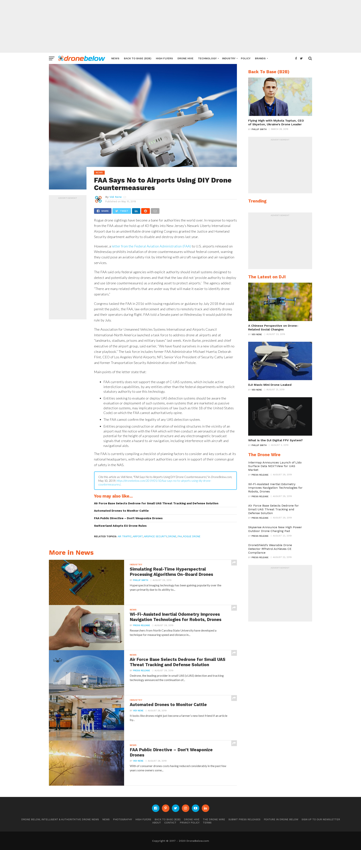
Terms (207, 822)
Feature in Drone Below (281, 819)
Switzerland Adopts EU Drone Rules (120, 525)
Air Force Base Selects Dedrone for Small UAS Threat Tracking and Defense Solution (156, 503)
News (115, 58)
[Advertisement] (180, 26)
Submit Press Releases (244, 819)
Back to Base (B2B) (137, 58)
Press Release (141, 625)
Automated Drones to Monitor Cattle (121, 510)
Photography (122, 819)
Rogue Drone (191, 536)
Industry (228, 58)
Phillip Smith (140, 580)
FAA (180, 536)
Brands (260, 58)
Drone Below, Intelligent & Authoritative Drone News (60, 819)
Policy (245, 58)
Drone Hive (185, 58)
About (156, 822)
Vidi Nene (115, 196)
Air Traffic (125, 536)
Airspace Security (155, 536)
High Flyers (164, 58)
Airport (138, 536)
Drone (172, 536)
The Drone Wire (214, 819)
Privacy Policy (189, 822)
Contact (170, 822)
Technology (207, 58)
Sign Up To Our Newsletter (321, 819)
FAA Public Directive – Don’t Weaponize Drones (128, 518)
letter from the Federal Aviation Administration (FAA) (151, 246)
